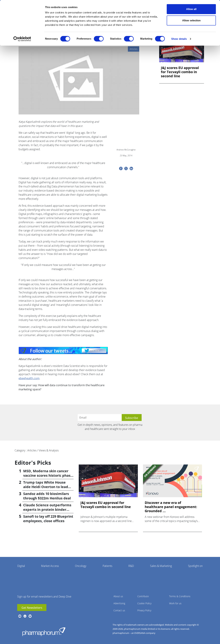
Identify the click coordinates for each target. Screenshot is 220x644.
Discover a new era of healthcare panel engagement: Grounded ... (171, 507)
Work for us (175, 603)
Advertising (119, 603)
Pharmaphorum (44, 631)
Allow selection (191, 20)
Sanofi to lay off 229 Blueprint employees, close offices (48, 518)
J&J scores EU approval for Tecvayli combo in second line (180, 72)
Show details (179, 38)
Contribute (143, 596)
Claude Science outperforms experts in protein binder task (47, 509)
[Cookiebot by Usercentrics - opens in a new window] (22, 38)
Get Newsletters (31, 608)
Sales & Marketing (161, 566)
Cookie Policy (144, 603)
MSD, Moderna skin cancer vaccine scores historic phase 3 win (48, 475)
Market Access (50, 566)
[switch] (99, 38)
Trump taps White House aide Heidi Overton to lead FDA (45, 487)
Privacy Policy (144, 610)
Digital (21, 566)
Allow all (191, 9)
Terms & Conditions (179, 596)
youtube (19, 616)
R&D (131, 566)
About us (118, 596)
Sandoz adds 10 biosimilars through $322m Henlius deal (47, 495)
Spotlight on (195, 566)
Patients (107, 566)
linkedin (25, 616)
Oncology (80, 566)
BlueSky (30, 616)
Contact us (119, 610)
